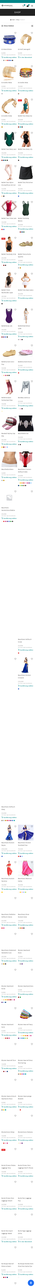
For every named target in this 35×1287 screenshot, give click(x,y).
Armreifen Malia (6, 82)
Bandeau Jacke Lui (24, 397)
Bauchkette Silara (7, 469)
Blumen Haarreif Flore (8, 1060)
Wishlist (24, 5)
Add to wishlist (15, 33)
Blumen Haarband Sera (25, 986)
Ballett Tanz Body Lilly (25, 149)
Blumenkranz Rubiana (25, 1132)
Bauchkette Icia (23, 433)
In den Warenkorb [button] (26, 57)
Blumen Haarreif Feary (25, 1024)
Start (13, 19)
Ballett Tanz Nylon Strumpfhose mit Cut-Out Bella (8, 185)
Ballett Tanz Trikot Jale (8, 218)
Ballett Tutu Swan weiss (25, 290)
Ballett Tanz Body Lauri (8, 149)
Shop (17, 19)
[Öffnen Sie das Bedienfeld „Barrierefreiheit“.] (31, 1283)
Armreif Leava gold (24, 49)
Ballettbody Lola (6, 326)
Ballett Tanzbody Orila (8, 254)
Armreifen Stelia (6, 116)
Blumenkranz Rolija (7, 1132)
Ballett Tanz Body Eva (25, 116)
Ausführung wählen (10, 57)
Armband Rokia (6, 49)
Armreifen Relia (23, 82)
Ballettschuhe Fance (25, 362)
